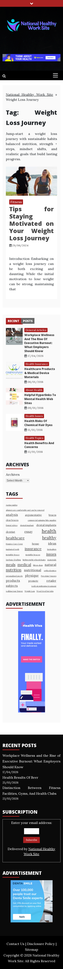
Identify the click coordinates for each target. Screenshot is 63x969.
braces (52, 515)
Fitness (16, 202)
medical (24, 564)
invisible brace (12, 554)
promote (33, 580)
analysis (12, 515)
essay (28, 532)
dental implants (46, 525)
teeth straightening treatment (43, 586)
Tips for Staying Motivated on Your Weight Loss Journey (31, 223)
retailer (51, 581)
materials (51, 559)
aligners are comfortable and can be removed (25, 510)
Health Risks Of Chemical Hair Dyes (38, 423)
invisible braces (33, 554)
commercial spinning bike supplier (42, 520)
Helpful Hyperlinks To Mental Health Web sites (40, 399)
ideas (52, 543)
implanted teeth (12, 549)
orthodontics (50, 570)
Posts (28, 321)
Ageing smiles (11, 505)
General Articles (36, 330)
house (35, 543)
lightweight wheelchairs (34, 559)
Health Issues (34, 416)
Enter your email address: (31, 838)
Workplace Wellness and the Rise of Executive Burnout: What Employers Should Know (39, 343)
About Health (34, 390)
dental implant (27, 525)
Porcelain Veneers (48, 576)
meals (10, 564)
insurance (33, 548)
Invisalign (51, 549)
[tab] (13, 321)
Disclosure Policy (41, 944)
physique (32, 576)
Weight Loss (30, 591)
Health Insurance (37, 364)
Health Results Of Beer (20, 777)
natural (50, 565)
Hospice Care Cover (14, 544)
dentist (10, 531)
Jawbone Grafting (13, 560)
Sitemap (31, 949)
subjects (12, 586)
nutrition (13, 570)
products (13, 580)
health (49, 531)
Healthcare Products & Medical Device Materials (39, 373)
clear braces (12, 520)
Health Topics (34, 438)
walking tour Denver (14, 591)
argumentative (33, 515)
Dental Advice (11, 525)
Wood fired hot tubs (44, 591)
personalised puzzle (14, 576)
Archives (13, 474)
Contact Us (15, 944)
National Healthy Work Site (29, 94)
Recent (13, 321)
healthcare (15, 538)
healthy (49, 537)
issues (51, 554)
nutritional (32, 570)
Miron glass (38, 565)
